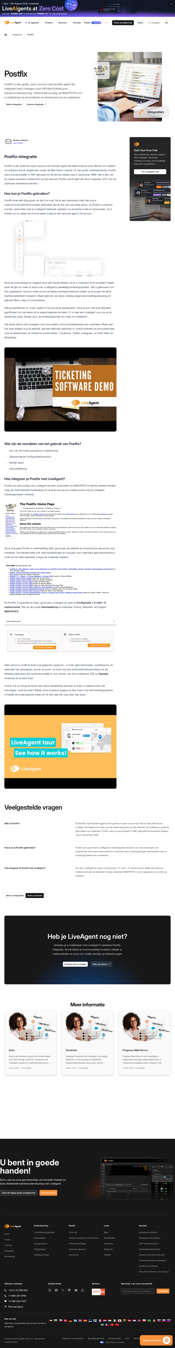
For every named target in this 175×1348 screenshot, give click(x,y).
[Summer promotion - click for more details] (87, 8)
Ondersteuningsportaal (44, 1232)
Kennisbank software (148, 1232)
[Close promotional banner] (170, 4)
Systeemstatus (40, 1243)
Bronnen (63, 22)
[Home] (5, 34)
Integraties (17, 34)
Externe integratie (35, 104)
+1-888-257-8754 (17, 1295)
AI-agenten (33, 22)
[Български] (55, 1320)
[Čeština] (60, 1320)
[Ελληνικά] (75, 1320)
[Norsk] (139, 1320)
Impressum (74, 1255)
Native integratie (14, 104)
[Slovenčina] (164, 1320)
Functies (8, 1245)
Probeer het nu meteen (75, 964)
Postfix (30, 34)
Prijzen (7, 1239)
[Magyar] (109, 1320)
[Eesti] (90, 1320)
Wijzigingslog (40, 1249)
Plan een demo (100, 964)
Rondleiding (9, 1256)
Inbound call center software (151, 1255)
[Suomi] (95, 1320)
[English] (80, 1320)
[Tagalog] (107, 1325)
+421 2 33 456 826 (18, 1290)
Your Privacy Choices (114, 1342)
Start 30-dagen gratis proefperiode (18, 1193)
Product (49, 22)
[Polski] (144, 1320)
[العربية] (50, 1320)
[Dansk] (65, 1320)
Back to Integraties (15, 895)
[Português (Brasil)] (149, 1320)
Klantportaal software (148, 1266)
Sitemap (137, 1338)
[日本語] (119, 1320)
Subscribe (163, 1291)
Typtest (107, 1255)
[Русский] (159, 1320)
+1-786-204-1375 (17, 1301)
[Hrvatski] (105, 1320)
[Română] (154, 1320)
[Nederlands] (134, 1320)
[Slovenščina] (168, 1320)
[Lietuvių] (124, 1320)
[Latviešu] (129, 1320)
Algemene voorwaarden (73, 1338)
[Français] (100, 1320)
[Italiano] (114, 1320)
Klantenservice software (149, 1238)
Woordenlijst (109, 1238)
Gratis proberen (34, 895)
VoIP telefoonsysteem (148, 1243)
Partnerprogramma (77, 1249)
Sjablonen (108, 1249)
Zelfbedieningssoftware (149, 1249)
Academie (108, 1243)
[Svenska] (102, 1325)
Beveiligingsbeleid (96, 1338)
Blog (106, 1232)
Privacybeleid (115, 1338)
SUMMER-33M (16, 14)
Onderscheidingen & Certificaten (83, 1238)
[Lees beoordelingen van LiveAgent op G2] (98, 1292)
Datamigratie (39, 1238)
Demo (140, 22)
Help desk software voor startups (154, 1271)
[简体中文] (117, 1325)
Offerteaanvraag (41, 1255)
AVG (127, 1338)
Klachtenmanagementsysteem (152, 1260)
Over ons (73, 1232)
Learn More (18, 143)
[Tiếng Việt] (112, 1325)
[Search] (107, 22)
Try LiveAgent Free (150, 171)
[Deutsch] (70, 1320)
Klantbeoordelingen (77, 1243)
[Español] (85, 1320)
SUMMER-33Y (42, 14)
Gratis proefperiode (123, 22)
